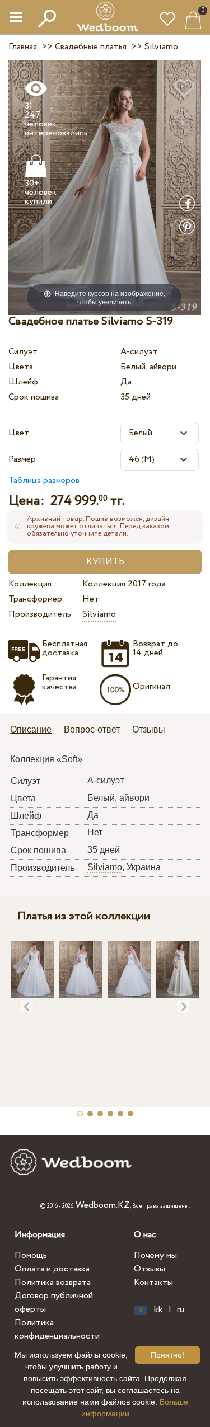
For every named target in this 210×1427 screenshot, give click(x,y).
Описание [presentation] (31, 729)
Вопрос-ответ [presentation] (92, 729)
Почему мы (155, 1255)
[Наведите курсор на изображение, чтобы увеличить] (104, 187)
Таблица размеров (44, 480)
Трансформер (35, 599)
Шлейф (23, 382)
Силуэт (23, 351)
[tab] (34, 730)
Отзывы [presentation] (148, 729)
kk (158, 1310)
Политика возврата (53, 1282)
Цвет (18, 433)
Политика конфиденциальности (57, 1329)
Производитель (39, 614)
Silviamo (99, 614)
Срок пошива (33, 397)
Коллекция (30, 584)
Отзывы (149, 1268)
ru (180, 1310)
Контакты (153, 1282)
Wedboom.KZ (103, 1205)
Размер (22, 459)
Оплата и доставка (52, 1268)
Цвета (20, 367)
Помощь (31, 1255)
